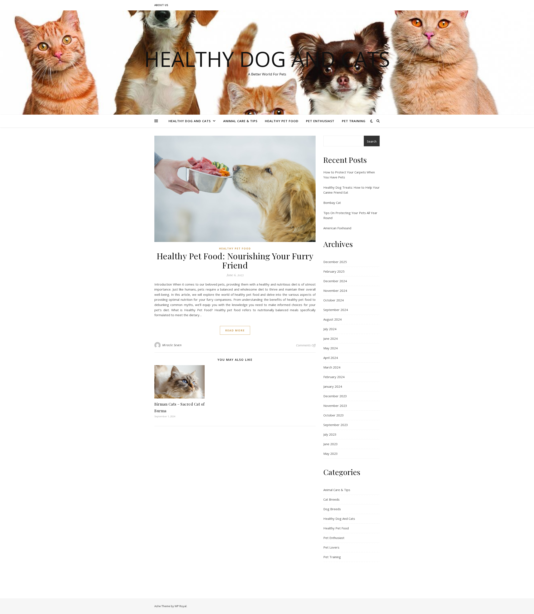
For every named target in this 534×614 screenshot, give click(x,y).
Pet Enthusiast (320, 121)
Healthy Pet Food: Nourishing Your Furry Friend (235, 260)
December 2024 (335, 281)
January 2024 (332, 386)
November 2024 (335, 290)
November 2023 (335, 405)
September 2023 (335, 425)
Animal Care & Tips (240, 121)
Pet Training (353, 121)
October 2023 (333, 415)
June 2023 (330, 444)
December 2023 (335, 396)
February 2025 (334, 271)
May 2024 (330, 348)
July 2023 (329, 434)
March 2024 (331, 367)
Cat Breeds (331, 499)
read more (235, 330)
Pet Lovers (331, 547)
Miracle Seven (172, 345)
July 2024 (329, 329)
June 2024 (330, 338)
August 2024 (332, 319)
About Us (161, 5)
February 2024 (334, 377)
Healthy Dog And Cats (267, 58)
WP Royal (180, 606)
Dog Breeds (332, 509)
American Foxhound (337, 228)
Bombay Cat (332, 202)
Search (372, 141)
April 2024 (330, 358)
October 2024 (333, 300)
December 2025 (335, 262)
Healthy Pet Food (281, 121)
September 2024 (335, 310)
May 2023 (330, 453)
